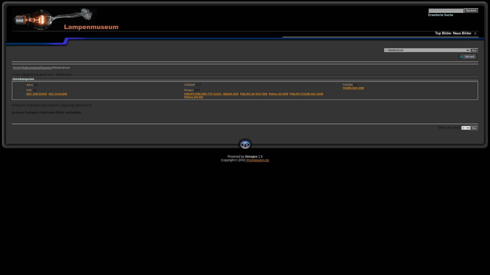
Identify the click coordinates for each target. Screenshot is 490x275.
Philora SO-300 (193, 96)
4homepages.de (257, 160)
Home (17, 68)
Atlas (29, 84)
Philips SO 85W (278, 93)
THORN (347, 84)
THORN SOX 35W (353, 88)
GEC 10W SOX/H (36, 93)
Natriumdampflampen (37, 68)
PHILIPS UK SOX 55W (253, 93)
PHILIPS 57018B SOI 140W (306, 93)
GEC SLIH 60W (57, 93)
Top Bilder (443, 33)
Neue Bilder (463, 33)
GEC (29, 90)
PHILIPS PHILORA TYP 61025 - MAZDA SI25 (211, 93)
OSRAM (189, 84)
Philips (188, 90)
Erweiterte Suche (440, 15)
